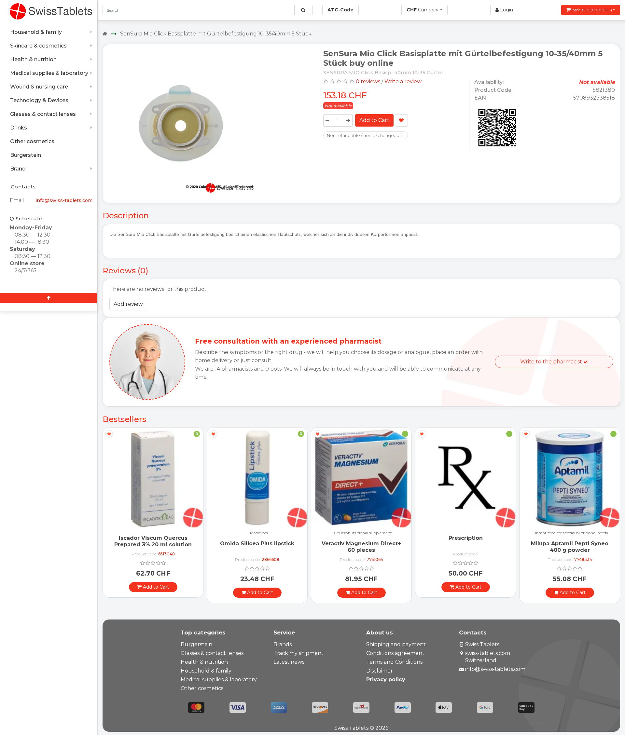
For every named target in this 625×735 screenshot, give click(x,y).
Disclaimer (379, 671)
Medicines (259, 533)
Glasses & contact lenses (43, 114)
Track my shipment (298, 653)
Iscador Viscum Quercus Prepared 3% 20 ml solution (153, 541)
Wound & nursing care (39, 87)
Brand (18, 169)
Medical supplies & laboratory (49, 73)
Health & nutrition (33, 59)
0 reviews (368, 81)
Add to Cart (374, 120)
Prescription (466, 538)
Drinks (18, 128)
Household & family (36, 32)
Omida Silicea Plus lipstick (257, 543)
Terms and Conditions (394, 662)
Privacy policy (385, 679)
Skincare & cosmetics (38, 46)
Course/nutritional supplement (363, 533)
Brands (282, 644)
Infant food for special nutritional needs (571, 533)
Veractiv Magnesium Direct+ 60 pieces (361, 546)
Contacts (23, 187)
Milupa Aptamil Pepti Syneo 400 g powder (569, 546)
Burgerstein (25, 155)
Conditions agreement (395, 653)
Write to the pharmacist (551, 362)
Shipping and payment (396, 644)
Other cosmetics (32, 141)
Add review (128, 304)
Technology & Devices (39, 100)
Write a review (403, 81)
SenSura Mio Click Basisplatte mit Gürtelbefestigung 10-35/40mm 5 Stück (216, 34)
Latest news (288, 662)
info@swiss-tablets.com (63, 200)
